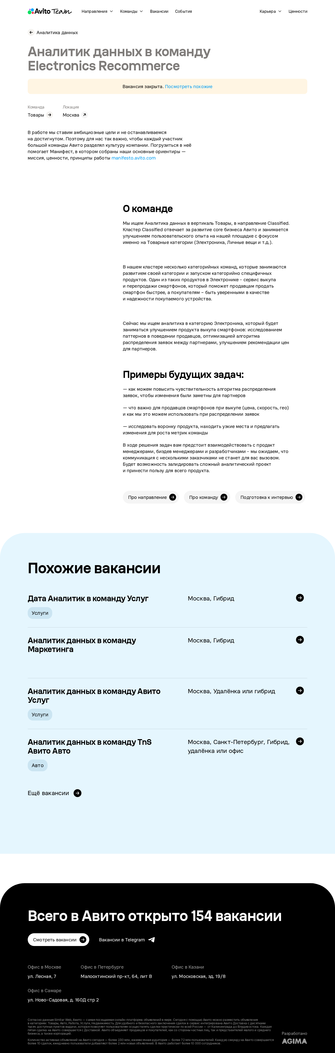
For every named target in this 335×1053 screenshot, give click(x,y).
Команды (128, 11)
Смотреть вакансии (55, 940)
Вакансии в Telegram (122, 940)
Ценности (298, 11)
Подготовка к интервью (267, 497)
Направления (94, 11)
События (183, 11)
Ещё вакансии (49, 793)
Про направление (147, 497)
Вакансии (159, 11)
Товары (36, 115)
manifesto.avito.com (134, 158)
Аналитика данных (57, 32)
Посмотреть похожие (188, 86)
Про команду (203, 497)
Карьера (268, 11)
